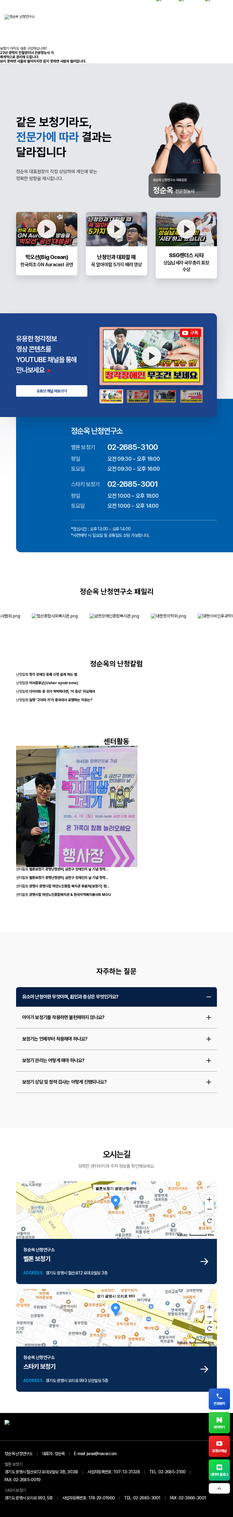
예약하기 (219, 1427)
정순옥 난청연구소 (19, 1453)
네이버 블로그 (219, 1474)
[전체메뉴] (222, 21)
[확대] (209, 1199)
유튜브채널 (219, 1451)
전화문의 (219, 1403)
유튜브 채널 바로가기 (52, 391)
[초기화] (209, 1221)
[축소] (209, 1209)
